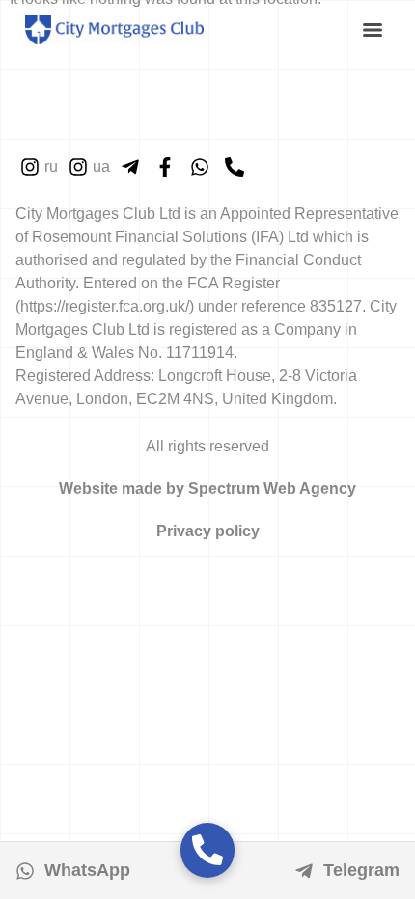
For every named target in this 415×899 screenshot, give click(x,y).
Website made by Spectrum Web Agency (207, 488)
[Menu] (372, 29)
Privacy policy (208, 531)
